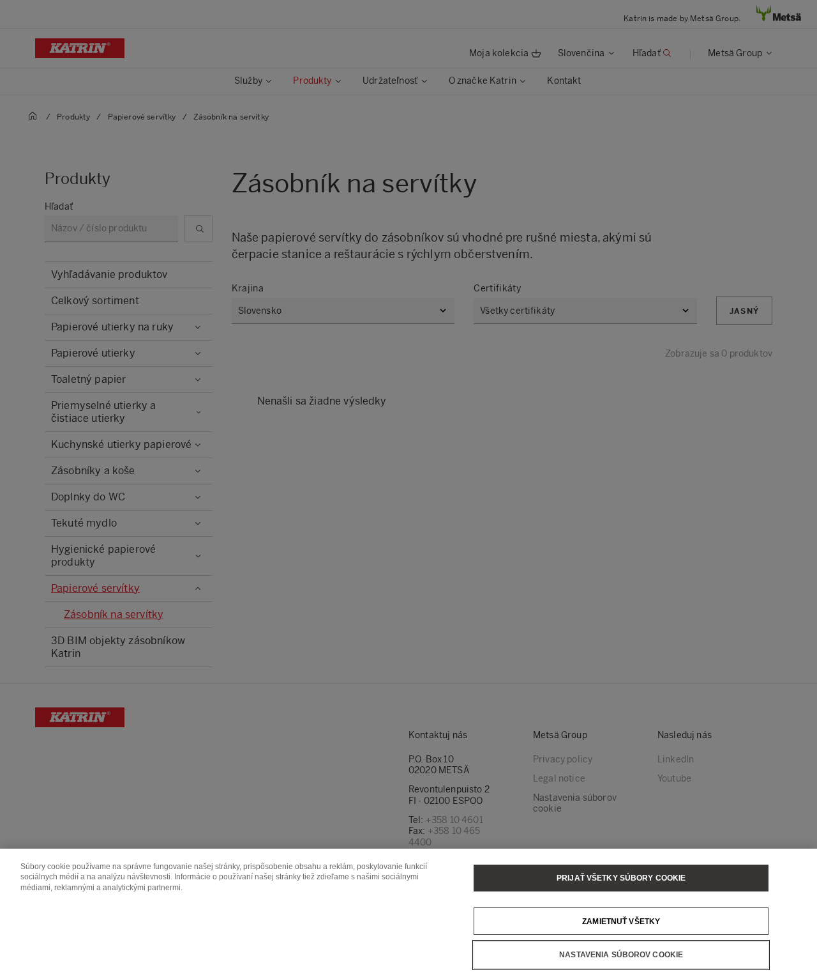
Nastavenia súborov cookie (621, 954)
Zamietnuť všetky (621, 920)
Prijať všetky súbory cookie (621, 878)
